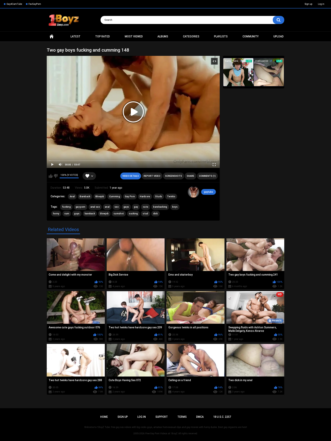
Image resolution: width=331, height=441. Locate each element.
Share (190, 176)
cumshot (119, 213)
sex (117, 207)
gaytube (208, 192)
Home (51, 36)
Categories (191, 36)
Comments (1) (207, 176)
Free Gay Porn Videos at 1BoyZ (161, 433)
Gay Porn (130, 196)
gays (126, 207)
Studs (158, 196)
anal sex (95, 207)
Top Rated (102, 36)
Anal (72, 196)
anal (107, 207)
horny (56, 213)
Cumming (114, 196)
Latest (75, 36)
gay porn (80, 207)
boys (175, 207)
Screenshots (173, 176)
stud (145, 213)
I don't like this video (56, 176)
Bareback (85, 196)
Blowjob (99, 196)
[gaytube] (193, 192)
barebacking (160, 207)
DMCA (200, 416)
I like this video (51, 176)
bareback (90, 213)
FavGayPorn (35, 4)
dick (155, 213)
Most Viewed (134, 36)
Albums (162, 36)
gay (136, 207)
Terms (182, 416)
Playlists (221, 36)
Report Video (152, 176)
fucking (66, 207)
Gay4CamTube (14, 4)
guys (76, 213)
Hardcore (145, 196)
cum (66, 213)
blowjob (104, 213)
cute (145, 207)
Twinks (171, 196)
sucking (133, 213)
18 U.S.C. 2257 (222, 416)
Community (251, 36)
